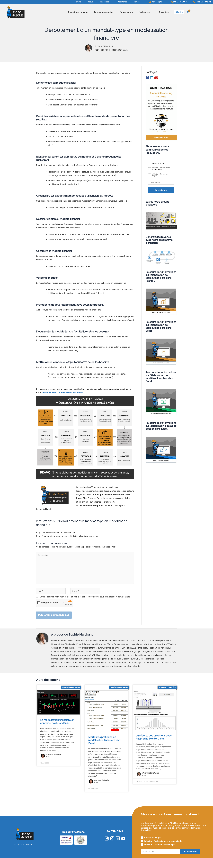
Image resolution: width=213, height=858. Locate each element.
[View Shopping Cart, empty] (187, 12)
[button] (102, 2)
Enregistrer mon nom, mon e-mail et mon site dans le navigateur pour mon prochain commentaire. (85, 597)
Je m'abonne (161, 190)
